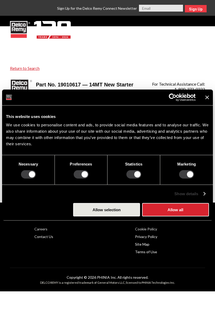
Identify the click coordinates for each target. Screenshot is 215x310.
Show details (186, 194)
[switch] (81, 174)
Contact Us (43, 236)
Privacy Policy (146, 236)
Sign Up (195, 9)
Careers (40, 229)
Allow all (175, 209)
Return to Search (25, 68)
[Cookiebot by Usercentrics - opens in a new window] (173, 97)
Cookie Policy (146, 229)
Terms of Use (146, 252)
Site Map (142, 244)
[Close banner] (207, 97)
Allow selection (107, 209)
